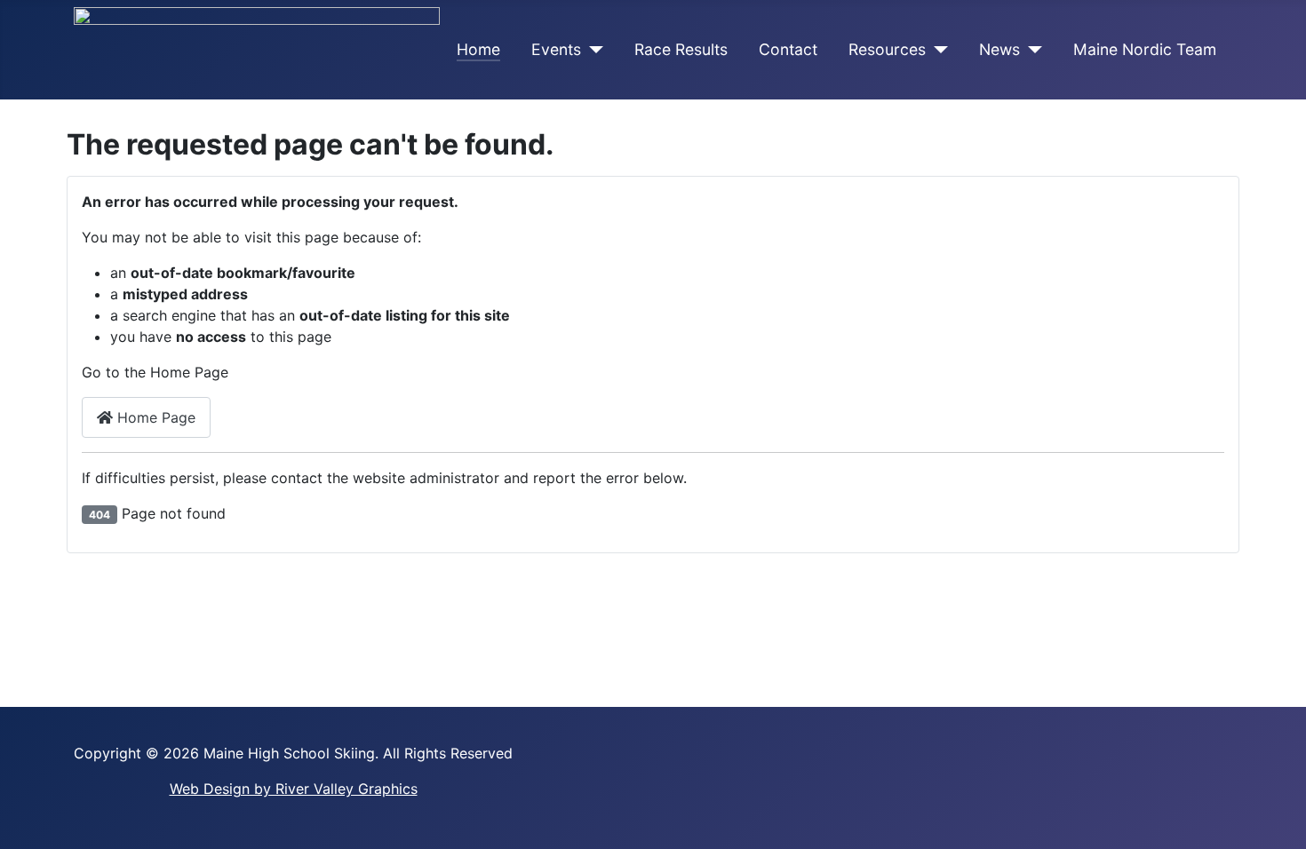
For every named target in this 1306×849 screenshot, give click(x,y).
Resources (887, 49)
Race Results (681, 49)
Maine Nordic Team (1144, 49)
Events (556, 49)
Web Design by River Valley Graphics (294, 788)
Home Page (154, 417)
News (999, 49)
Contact (788, 49)
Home (478, 49)
